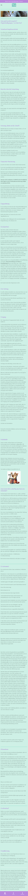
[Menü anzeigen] (1, 5)
